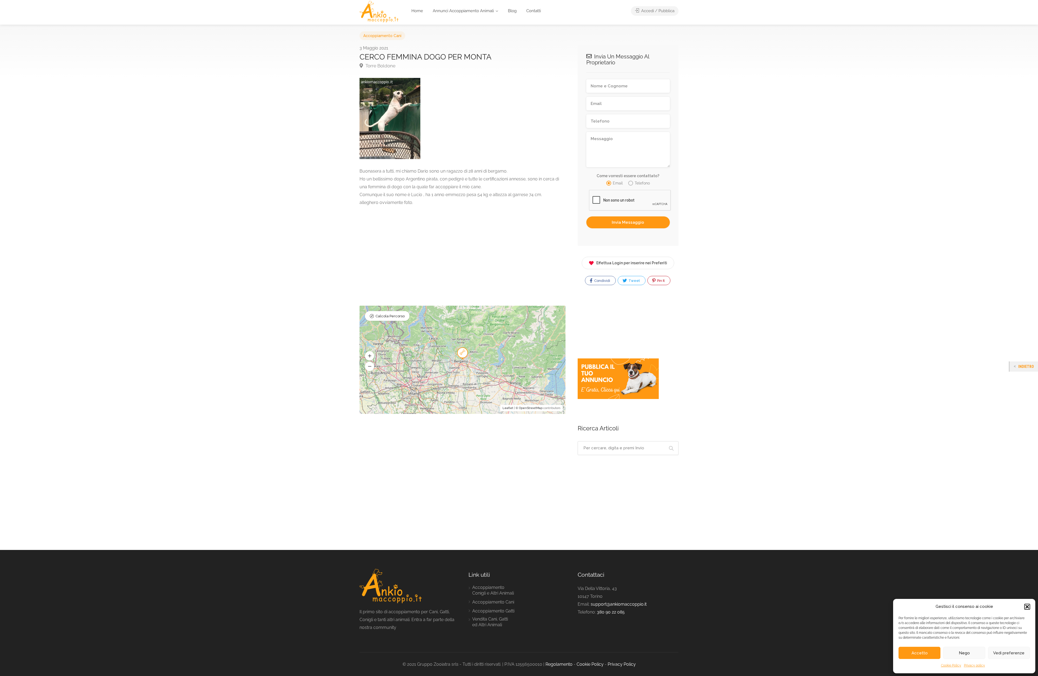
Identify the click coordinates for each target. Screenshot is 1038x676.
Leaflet (508, 408)
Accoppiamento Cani (382, 36)
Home (417, 10)
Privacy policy (974, 665)
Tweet (634, 281)
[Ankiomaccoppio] (379, 11)
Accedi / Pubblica (657, 10)
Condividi (601, 281)
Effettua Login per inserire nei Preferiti (631, 263)
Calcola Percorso (390, 316)
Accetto (919, 653)
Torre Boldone (379, 65)
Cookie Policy (951, 665)
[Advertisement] (462, 252)
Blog (512, 10)
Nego (964, 653)
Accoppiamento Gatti (493, 611)
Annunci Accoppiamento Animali (463, 10)
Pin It (660, 281)
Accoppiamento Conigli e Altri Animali (493, 590)
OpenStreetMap (531, 408)
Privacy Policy (622, 664)
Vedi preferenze (1008, 653)
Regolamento (559, 664)
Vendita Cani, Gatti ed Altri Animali (490, 621)
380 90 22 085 (611, 612)
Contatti (533, 10)
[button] (1027, 606)
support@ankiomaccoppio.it (619, 604)
